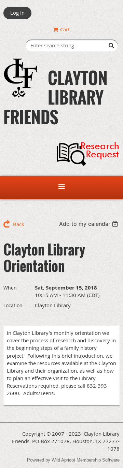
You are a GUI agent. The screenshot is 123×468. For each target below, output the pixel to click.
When (10, 287)
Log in (17, 12)
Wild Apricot (63, 460)
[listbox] (89, 224)
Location (13, 305)
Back (18, 224)
